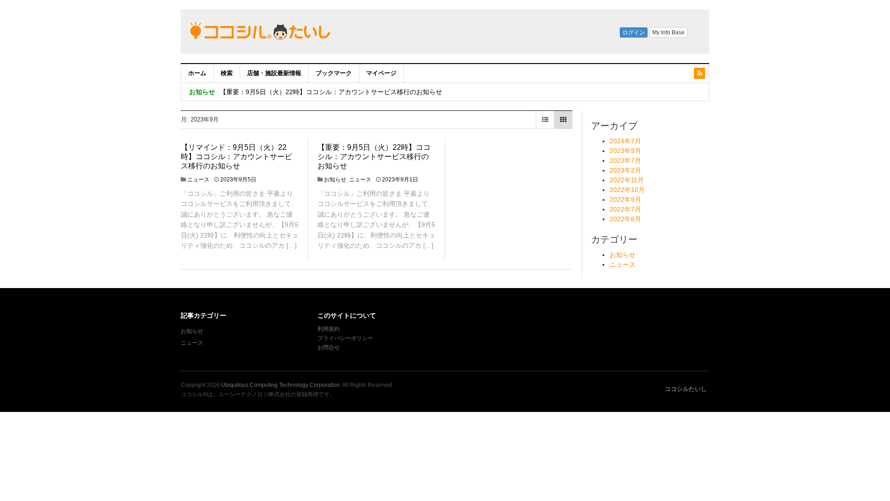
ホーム (197, 73)
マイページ (381, 73)
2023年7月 (625, 160)
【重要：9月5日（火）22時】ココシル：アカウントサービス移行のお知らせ (331, 92)
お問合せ (329, 347)
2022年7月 (625, 209)
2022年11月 (627, 180)
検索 (227, 73)
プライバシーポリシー (346, 338)
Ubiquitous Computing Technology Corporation (280, 385)
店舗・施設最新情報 (274, 73)
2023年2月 (625, 170)
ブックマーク (334, 73)
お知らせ (335, 179)
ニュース (198, 179)
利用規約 (329, 329)
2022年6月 (625, 219)
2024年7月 (625, 141)
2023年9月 (625, 150)
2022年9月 (625, 199)
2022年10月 (627, 189)
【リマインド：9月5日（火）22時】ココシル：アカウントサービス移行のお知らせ (236, 156)
